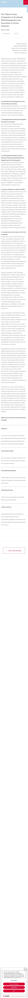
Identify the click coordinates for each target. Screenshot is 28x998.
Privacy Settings (14, 984)
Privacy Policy (14, 980)
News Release (6, 33)
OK (14, 991)
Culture (16, 33)
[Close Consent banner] (25, 969)
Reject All (14, 987)
